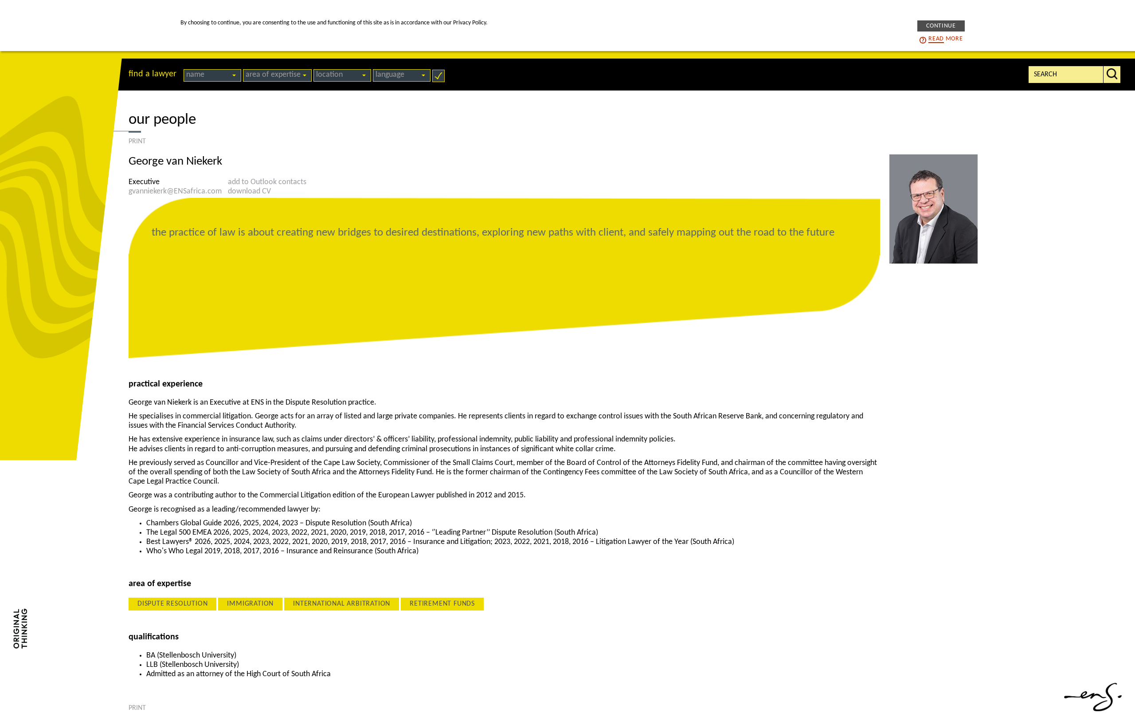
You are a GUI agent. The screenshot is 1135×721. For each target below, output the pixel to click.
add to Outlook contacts (267, 182)
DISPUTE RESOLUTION (172, 603)
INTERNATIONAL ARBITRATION (341, 603)
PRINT (137, 141)
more (945, 38)
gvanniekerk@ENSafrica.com (175, 191)
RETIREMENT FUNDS (442, 603)
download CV (249, 191)
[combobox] (212, 75)
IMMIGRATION (250, 603)
